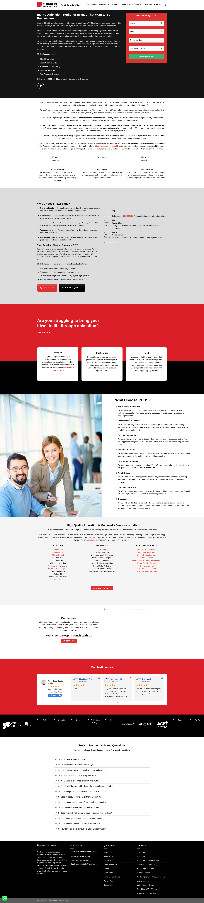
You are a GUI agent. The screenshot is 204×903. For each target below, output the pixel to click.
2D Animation (92, 5)
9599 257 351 (72, 4)
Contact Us (147, 5)
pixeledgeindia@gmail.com (86, 864)
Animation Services (118, 5)
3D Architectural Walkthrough (148, 860)
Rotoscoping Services (146, 566)
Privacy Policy (109, 881)
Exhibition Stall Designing (57, 569)
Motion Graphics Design (146, 563)
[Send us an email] (160, 5)
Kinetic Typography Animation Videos (146, 560)
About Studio (108, 856)
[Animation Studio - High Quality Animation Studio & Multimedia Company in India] (47, 4)
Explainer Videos (146, 558)
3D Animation (104, 5)
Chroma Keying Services (146, 555)
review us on (53, 695)
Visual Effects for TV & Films (146, 571)
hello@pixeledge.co (83, 860)
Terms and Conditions (112, 877)
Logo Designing (102, 549)
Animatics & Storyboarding (147, 864)
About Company (135, 5)
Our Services (108, 860)
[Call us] (163, 5)
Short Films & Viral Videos (146, 569)
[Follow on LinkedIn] (165, 5)
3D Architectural (58, 555)
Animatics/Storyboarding (146, 549)
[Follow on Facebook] (154, 5)
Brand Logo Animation (145, 869)
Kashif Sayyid (116, 679)
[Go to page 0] (117, 702)
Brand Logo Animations (146, 552)
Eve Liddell (146, 679)
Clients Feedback (110, 864)
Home (106, 852)
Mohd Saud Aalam (86, 679)
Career (106, 869)
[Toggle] (56, 759)
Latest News (108, 873)
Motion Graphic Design (145, 885)
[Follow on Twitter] (157, 5)
